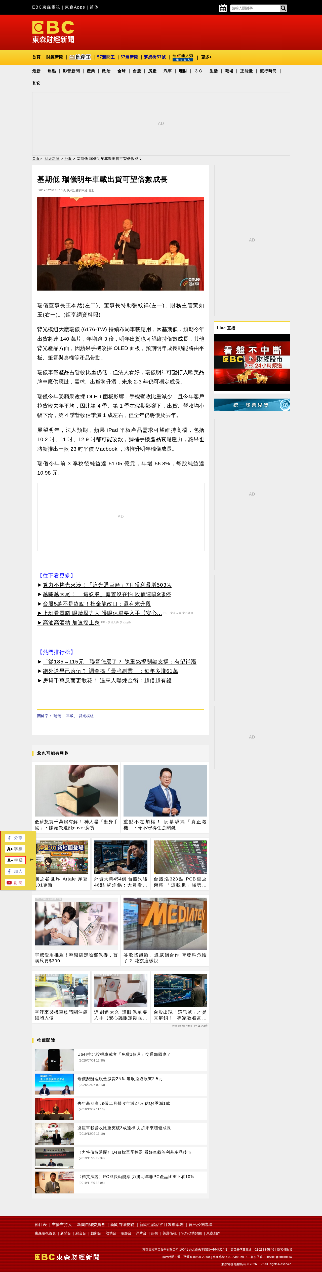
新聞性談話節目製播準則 (161, 1224)
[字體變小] (15, 863)
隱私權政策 (284, 1249)
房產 (152, 71)
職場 (229, 71)
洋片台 (141, 1233)
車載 (70, 716)
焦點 (52, 71)
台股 (137, 71)
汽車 (168, 71)
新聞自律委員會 (91, 1224)
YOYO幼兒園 (191, 1233)
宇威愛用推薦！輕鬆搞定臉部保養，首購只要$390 (76, 957)
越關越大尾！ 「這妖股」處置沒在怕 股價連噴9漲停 (107, 594)
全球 (121, 71)
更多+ (206, 57)
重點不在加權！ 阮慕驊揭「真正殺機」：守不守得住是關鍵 (165, 824)
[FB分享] (15, 840)
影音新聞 (71, 71)
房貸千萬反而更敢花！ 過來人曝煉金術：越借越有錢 (107, 680)
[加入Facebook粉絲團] (15, 873)
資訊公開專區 (201, 1224)
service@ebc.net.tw (279, 1257)
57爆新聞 (129, 57)
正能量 (246, 71)
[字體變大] (15, 851)
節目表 (41, 1224)
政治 (106, 71)
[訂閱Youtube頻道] (15, 884)
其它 (36, 83)
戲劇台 (96, 1233)
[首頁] (53, 31)
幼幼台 (111, 1233)
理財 (183, 71)
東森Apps (75, 7)
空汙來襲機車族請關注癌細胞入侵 (61, 1015)
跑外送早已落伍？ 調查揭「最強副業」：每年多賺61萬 (110, 671)
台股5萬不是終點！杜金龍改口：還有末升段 (97, 604)
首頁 (36, 57)
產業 (91, 71)
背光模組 (86, 716)
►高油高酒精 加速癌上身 (68, 622)
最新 (36, 71)
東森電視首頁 (45, 1233)
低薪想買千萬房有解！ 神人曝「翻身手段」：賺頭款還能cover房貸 (76, 824)
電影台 (126, 1233)
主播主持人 (62, 1224)
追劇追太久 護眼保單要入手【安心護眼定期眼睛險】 (120, 1015)
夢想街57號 (155, 57)
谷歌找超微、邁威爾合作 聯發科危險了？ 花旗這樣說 (165, 957)
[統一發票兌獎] (252, 410)
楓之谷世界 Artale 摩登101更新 (61, 881)
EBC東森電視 (46, 7)
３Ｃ (198, 71)
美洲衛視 (170, 1233)
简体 (94, 7)
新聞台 (65, 1233)
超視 (154, 1233)
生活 (214, 71)
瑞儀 (57, 716)
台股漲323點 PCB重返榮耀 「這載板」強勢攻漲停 (180, 882)
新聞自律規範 (122, 1224)
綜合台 (80, 1233)
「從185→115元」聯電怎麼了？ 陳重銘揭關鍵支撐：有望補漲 (119, 661)
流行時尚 (268, 71)
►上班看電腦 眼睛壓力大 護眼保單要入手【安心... (99, 613)
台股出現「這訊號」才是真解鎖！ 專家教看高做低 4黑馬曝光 (180, 1015)
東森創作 (213, 1233)
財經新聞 (54, 57)
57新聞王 (106, 57)
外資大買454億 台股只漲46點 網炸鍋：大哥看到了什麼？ (120, 882)
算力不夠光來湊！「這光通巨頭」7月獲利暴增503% (107, 585)
